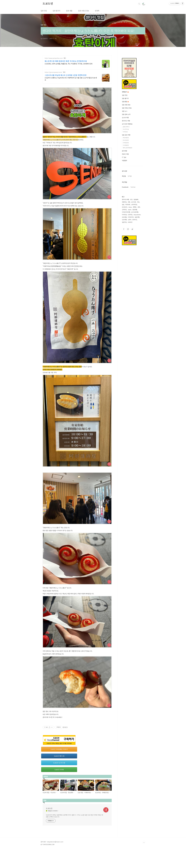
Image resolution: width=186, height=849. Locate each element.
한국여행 (124, 151)
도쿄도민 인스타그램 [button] (59, 763)
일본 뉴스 (124, 111)
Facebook (125, 187)
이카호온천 (126, 143)
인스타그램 (128, 229)
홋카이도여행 (125, 199)
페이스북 (123, 229)
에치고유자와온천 (127, 148)
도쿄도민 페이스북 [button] (59, 756)
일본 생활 (69, 10)
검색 (139, 3)
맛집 (138, 202)
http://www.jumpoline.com (54, 58)
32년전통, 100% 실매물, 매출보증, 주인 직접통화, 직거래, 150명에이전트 (69, 63)
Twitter (133, 187)
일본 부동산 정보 (83, 10)
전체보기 (124, 92)
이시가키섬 (126, 129)
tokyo (130, 207)
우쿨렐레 (124, 160)
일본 (123, 204)
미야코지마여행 (126, 212)
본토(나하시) (126, 127)
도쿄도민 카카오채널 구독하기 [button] (59, 749)
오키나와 (133, 202)
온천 (139, 207)
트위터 (132, 229)
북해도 (134, 207)
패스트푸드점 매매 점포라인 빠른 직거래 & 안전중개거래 (66, 61)
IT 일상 (124, 157)
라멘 (129, 202)
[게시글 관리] (52, 727)
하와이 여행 (125, 154)
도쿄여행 (124, 220)
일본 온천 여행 (126, 135)
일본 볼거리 (56, 10)
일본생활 (124, 102)
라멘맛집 (124, 202)
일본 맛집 (44, 10)
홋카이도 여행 (126, 121)
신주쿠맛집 (134, 204)
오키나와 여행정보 (127, 124)
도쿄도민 (48, 3)
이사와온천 (126, 145)
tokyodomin (137, 214)
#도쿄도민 (124, 207)
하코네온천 (126, 138)
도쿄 (131, 199)
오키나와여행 (134, 212)
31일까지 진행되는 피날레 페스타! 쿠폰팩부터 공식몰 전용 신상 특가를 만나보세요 (71, 79)
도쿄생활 (124, 217)
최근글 (124, 176)
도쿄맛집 (130, 214)
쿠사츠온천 (126, 140)
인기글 (130, 176)
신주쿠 (129, 220)
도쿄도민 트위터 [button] (59, 770)
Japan (129, 209)
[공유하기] (49, 727)
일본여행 (137, 217)
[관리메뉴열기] (182, 3)
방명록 (97, 10)
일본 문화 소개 (126, 114)
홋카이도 (134, 220)
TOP (143, 842)
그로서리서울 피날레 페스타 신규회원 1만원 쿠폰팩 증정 (65, 75)
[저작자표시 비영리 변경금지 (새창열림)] (65, 727)
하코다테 (127, 204)
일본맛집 (124, 222)
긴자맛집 (124, 209)
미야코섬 (125, 132)
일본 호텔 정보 (126, 105)
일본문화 (136, 199)
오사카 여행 (125, 118)
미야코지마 (131, 217)
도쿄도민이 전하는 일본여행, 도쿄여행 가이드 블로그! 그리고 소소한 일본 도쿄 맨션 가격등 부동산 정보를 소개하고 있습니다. (74, 816)
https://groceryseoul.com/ (53, 72)
